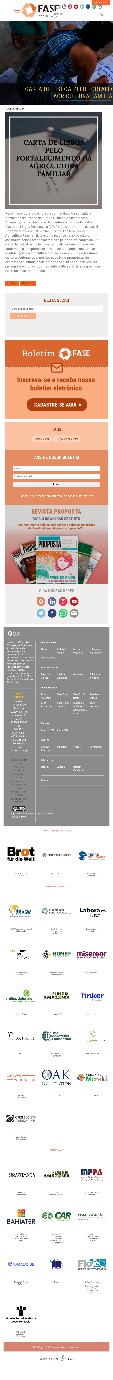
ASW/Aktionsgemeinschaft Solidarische (21, 930)
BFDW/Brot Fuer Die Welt (21, 874)
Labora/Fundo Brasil (91, 930)
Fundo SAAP (63, 730)
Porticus (21, 1054)
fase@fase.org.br (19, 750)
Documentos (96, 746)
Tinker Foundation (92, 1014)
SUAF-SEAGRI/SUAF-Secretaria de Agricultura (92, 1237)
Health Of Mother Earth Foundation (56, 974)
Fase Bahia (63, 694)
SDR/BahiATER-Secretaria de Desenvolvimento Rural (21, 1237)
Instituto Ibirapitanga (21, 1194)
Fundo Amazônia (56, 1014)
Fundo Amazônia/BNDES (56, 1194)
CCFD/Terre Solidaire (92, 874)
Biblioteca (62, 746)
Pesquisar (23, 316)
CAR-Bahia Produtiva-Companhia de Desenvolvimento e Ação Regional (56, 1238)
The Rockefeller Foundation (56, 1055)
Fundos (45, 723)
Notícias (45, 766)
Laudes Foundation (21, 1096)
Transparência (48, 657)
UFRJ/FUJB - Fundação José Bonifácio (21, 1334)
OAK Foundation (56, 1095)
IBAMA (56, 1282)
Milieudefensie (21, 1014)
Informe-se (47, 760)
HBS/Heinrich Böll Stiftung (21, 974)
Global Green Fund (91, 1054)
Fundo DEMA (47, 730)
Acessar (12, 283)
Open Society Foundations (21, 1138)
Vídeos (77, 746)
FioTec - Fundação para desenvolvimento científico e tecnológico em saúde (91, 1287)
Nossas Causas (49, 667)
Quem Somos (48, 642)
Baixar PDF (28, 283)
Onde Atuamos (49, 687)
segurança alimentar (67, 439)
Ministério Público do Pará (92, 1194)
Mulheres (78, 674)
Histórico (45, 649)
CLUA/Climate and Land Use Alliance (56, 931)
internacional (42, 439)
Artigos (61, 766)
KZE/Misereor (91, 973)
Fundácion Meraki (92, 1095)
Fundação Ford (56, 873)
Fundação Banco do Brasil (21, 1283)
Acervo (45, 740)
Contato (45, 780)
